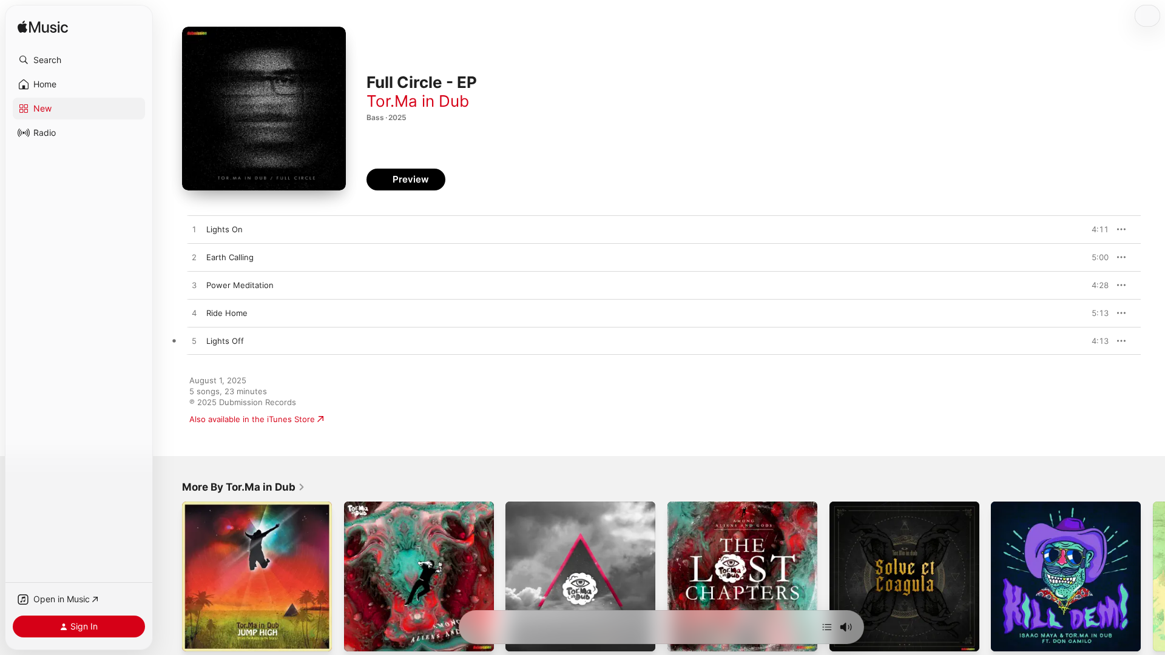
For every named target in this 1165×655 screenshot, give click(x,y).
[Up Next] (827, 627)
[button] (78, 60)
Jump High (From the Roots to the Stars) (247, 511)
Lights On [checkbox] (224, 229)
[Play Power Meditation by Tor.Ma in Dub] (194, 285)
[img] (43, 28)
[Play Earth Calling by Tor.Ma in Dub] (194, 257)
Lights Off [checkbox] (225, 341)
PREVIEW (1095, 229)
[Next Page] (1152, 576)
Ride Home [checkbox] (227, 313)
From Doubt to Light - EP (552, 506)
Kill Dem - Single (1021, 506)
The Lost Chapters (702, 506)
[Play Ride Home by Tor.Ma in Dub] (194, 313)
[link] (243, 487)
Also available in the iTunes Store (252, 419)
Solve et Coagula (861, 506)
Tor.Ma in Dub (417, 101)
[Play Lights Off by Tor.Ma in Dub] (194, 341)
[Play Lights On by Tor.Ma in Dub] (194, 229)
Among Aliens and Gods (389, 506)
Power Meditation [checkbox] (240, 285)
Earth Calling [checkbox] (230, 257)
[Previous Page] (169, 576)
